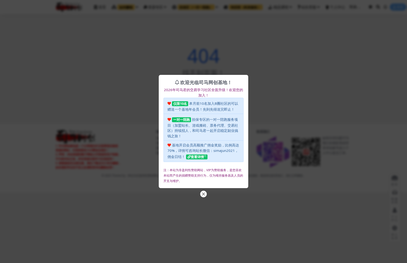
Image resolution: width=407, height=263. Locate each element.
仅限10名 (180, 103)
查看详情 (197, 156)
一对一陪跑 (181, 119)
